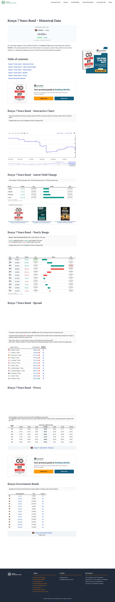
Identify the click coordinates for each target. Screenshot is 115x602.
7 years (20, 511)
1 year (20, 496)
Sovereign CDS (101, 2)
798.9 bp (35, 352)
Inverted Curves (55, 2)
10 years (20, 519)
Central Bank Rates (88, 2)
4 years (20, 503)
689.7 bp (35, 365)
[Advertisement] (57, 10)
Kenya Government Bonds (43, 533)
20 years (20, 524)
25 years (20, 527)
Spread (66, 2)
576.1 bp (35, 373)
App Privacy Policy (39, 589)
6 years (20, 509)
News (110, 2)
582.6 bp (35, 370)
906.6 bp (35, 350)
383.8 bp (35, 376)
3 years (20, 501)
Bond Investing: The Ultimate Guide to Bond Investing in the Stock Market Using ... (42, 222)
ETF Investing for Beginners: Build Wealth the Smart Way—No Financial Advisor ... (65, 222)
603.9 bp (35, 368)
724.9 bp (35, 357)
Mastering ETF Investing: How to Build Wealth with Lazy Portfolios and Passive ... (18, 222)
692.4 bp (35, 363)
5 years (20, 506)
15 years (20, 522)
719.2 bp (35, 360)
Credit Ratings (75, 2)
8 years (20, 514)
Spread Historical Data (40, 583)
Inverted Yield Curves (39, 585)
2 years (20, 498)
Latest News (37, 587)
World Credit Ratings (39, 577)
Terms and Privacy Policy (41, 591)
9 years (20, 516)
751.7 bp (35, 355)
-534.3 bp (35, 378)
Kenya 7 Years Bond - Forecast (43, 448)
